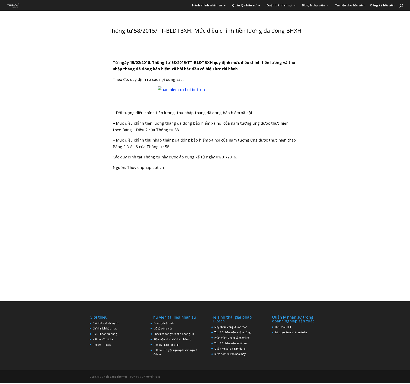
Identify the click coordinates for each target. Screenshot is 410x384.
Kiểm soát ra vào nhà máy (230, 354)
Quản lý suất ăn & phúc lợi (230, 348)
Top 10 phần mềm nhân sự (230, 343)
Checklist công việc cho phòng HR (174, 334)
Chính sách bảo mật (105, 328)
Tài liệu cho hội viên (350, 5)
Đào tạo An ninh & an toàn (291, 332)
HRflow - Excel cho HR (166, 345)
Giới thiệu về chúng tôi (106, 323)
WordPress (152, 376)
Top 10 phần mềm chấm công (232, 332)
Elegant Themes (116, 376)
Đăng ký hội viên (382, 5)
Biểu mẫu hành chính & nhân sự (173, 339)
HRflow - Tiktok (102, 345)
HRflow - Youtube (103, 339)
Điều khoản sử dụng (105, 334)
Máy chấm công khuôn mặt (230, 327)
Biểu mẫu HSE (283, 327)
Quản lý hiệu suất (164, 323)
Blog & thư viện (313, 5)
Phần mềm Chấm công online (232, 338)
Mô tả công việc (163, 328)
